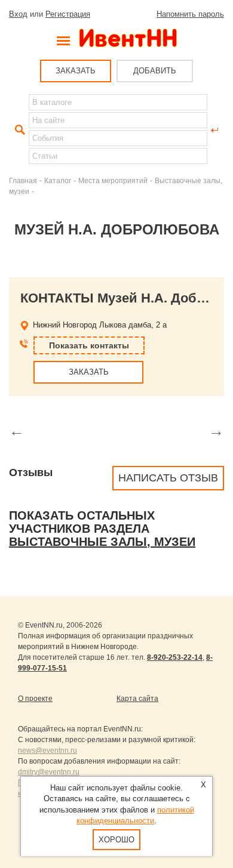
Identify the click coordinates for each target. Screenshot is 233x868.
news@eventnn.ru (47, 750)
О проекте (35, 698)
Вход (18, 14)
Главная (23, 180)
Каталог (57, 180)
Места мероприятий (113, 180)
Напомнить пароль (190, 14)
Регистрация (67, 14)
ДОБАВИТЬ (154, 70)
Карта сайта (137, 698)
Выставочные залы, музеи (102, 541)
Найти (18, 130)
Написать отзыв (168, 478)
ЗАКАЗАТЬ (76, 70)
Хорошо (116, 839)
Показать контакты (89, 345)
